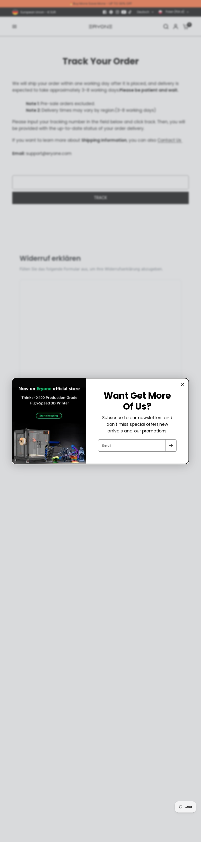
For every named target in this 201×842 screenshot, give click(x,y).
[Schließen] (182, 384)
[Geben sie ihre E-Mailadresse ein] (170, 445)
